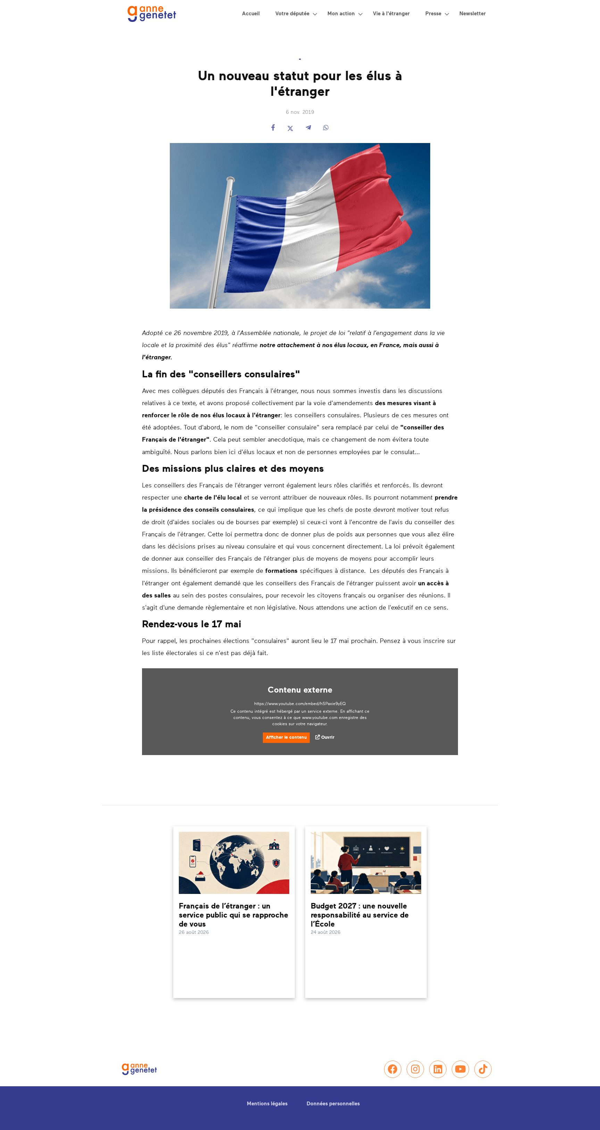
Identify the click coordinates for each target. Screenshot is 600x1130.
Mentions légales (267, 1103)
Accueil (251, 13)
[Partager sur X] (290, 128)
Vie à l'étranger (391, 13)
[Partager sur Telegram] (308, 128)
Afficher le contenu (286, 737)
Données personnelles (333, 1103)
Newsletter (472, 13)
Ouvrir (327, 737)
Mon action (341, 13)
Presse (433, 13)
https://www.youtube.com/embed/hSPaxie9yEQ (300, 704)
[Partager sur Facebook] (273, 128)
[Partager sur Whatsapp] (326, 128)
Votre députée (292, 13)
